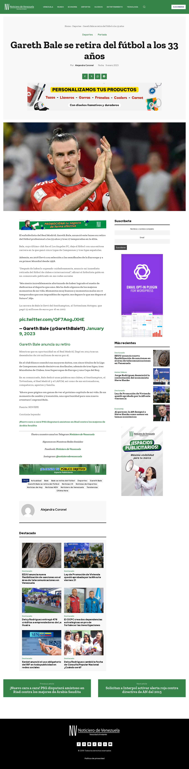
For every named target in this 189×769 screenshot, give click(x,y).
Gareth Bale (96, 480)
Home (68, 26)
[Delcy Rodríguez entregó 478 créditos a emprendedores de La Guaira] (41, 600)
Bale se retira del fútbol (63, 480)
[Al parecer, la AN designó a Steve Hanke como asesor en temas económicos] (161, 413)
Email (142, 237)
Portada (102, 35)
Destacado (27, 571)
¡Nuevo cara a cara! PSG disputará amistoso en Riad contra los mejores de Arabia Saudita (47, 690)
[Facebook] (85, 76)
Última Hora (62, 490)
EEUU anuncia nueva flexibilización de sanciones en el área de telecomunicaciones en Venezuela (41, 578)
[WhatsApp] (97, 76)
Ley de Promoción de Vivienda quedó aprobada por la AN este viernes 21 (82, 577)
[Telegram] (104, 76)
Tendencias (92, 487)
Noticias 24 (67, 484)
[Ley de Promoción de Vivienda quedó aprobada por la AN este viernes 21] (83, 555)
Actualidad (36, 480)
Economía (119, 409)
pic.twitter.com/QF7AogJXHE (51, 319)
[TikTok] (94, 744)
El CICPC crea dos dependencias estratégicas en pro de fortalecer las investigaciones (83, 622)
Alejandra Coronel (84, 65)
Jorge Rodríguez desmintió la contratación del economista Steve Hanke (132, 378)
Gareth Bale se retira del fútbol (43, 484)
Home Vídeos (121, 372)
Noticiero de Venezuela (81, 434)
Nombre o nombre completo (142, 229)
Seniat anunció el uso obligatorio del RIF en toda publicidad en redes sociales (41, 664)
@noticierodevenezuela (69, 456)
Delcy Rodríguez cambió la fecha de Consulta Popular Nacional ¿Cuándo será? (83, 664)
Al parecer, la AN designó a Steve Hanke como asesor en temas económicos (131, 414)
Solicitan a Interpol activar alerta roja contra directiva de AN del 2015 (142, 690)
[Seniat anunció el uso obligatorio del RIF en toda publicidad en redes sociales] (41, 642)
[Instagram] (84, 744)
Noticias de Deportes (86, 484)
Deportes (76, 26)
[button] (144, 7)
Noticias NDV (51, 487)
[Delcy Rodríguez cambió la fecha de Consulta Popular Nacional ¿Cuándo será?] (83, 642)
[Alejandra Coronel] (29, 510)
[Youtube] (110, 744)
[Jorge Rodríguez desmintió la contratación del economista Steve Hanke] (161, 376)
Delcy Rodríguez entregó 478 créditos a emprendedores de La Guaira (41, 622)
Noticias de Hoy (34, 487)
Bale (46, 480)
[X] (91, 76)
